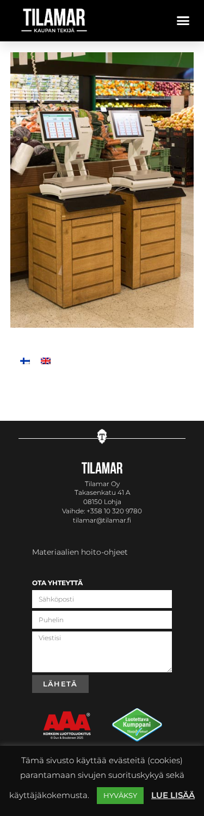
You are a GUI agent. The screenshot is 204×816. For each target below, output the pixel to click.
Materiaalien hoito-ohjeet (80, 552)
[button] (183, 20)
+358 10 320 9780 (114, 511)
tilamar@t (89, 520)
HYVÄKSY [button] (120, 795)
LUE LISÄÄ (173, 795)
